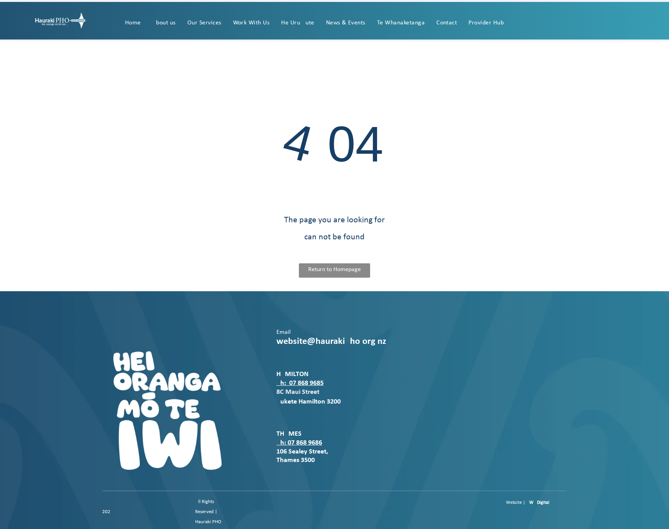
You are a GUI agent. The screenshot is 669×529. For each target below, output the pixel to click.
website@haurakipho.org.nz (331, 341)
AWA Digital (538, 502)
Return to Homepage (334, 269)
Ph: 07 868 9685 (300, 383)
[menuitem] (133, 23)
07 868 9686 (305, 443)
